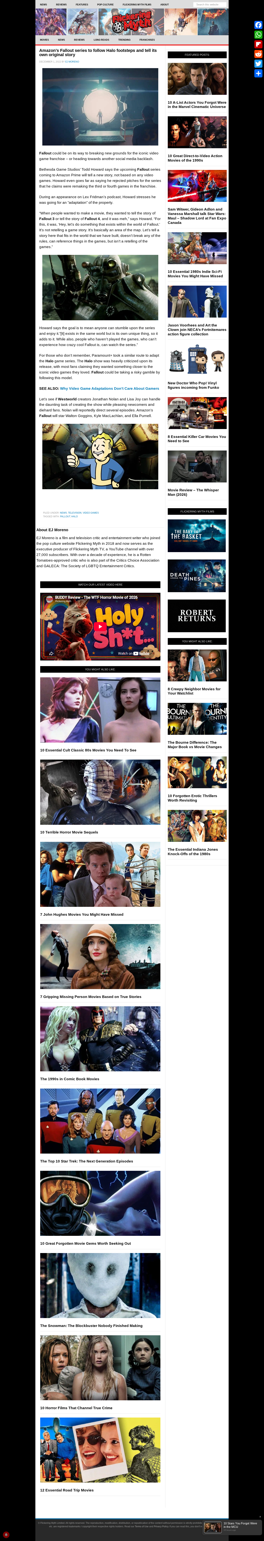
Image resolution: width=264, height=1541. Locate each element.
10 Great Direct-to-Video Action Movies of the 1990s (195, 158)
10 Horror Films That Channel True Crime (76, 1408)
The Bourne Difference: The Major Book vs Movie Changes (195, 744)
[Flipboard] (258, 44)
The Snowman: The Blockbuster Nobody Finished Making (91, 1326)
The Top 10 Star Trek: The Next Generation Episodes (86, 1161)
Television (75, 512)
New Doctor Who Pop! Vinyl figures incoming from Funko (193, 385)
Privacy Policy (161, 1526)
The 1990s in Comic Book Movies (69, 1079)
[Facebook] (258, 25)
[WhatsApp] (258, 34)
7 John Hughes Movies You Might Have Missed (81, 914)
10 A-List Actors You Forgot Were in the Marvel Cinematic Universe (197, 104)
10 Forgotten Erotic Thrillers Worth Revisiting (192, 798)
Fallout (65, 516)
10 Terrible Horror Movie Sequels (69, 832)
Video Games (91, 512)
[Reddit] (258, 54)
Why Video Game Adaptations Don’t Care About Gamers (109, 388)
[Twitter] (258, 64)
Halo (74, 516)
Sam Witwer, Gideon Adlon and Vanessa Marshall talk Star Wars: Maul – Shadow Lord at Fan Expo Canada (197, 215)
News (63, 512)
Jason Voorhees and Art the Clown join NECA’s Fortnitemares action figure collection (197, 329)
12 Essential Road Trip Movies (67, 1490)
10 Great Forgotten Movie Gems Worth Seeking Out (85, 1243)
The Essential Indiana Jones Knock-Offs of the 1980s (193, 851)
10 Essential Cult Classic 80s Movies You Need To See (88, 750)
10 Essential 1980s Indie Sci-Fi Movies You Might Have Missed (195, 274)
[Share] (258, 73)
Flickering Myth (132, 22)
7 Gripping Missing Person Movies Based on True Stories (90, 997)
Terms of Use (142, 1526)
